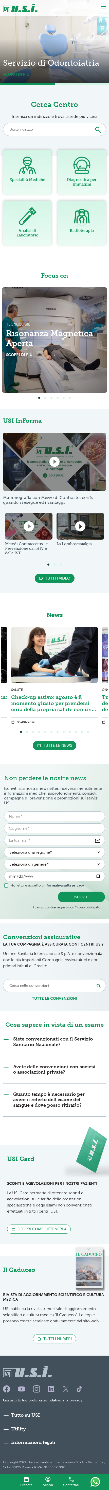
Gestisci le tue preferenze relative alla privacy (42, 1400)
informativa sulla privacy (63, 885)
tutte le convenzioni (54, 998)
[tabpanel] (54, 340)
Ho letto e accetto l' (47, 885)
